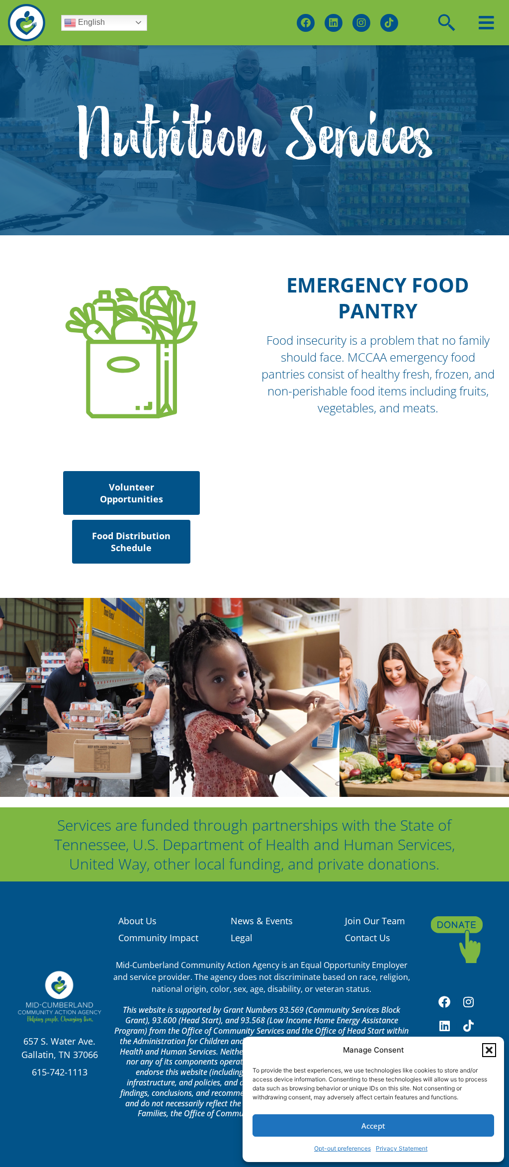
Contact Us (367, 938)
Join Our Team (375, 921)
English (90, 22)
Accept (373, 1126)
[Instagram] (361, 23)
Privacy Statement (401, 1148)
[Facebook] (306, 23)
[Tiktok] (389, 23)
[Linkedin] (333, 23)
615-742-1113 (59, 1072)
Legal (242, 938)
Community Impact (158, 938)
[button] (489, 1050)
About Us (137, 921)
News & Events (262, 921)
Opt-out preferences (342, 1148)
